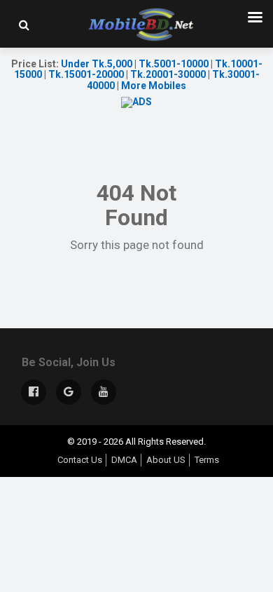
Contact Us (79, 460)
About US (166, 460)
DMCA (124, 460)
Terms (207, 460)
